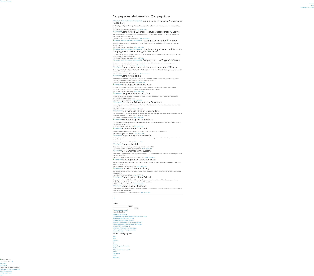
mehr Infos (143, 29)
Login (312, 5)
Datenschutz (3, 265)
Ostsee (115, 251)
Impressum (3, 263)
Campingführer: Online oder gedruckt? (123, 220)
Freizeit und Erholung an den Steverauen (142, 102)
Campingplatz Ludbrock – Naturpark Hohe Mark (145, 31)
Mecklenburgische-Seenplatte (121, 246)
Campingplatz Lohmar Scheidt (136, 177)
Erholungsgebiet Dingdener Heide (139, 159)
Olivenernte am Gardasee (120, 214)
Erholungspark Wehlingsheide (137, 84)
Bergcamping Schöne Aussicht (136, 135)
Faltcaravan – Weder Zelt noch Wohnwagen (124, 228)
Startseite (311, 3)
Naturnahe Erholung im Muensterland (141, 110)
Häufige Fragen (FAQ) (5, 273)
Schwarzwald (116, 253)
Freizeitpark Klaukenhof (155, 40)
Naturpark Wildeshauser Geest (121, 250)
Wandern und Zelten (118, 232)
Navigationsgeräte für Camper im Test (123, 218)
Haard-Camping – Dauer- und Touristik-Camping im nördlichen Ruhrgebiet (147, 50)
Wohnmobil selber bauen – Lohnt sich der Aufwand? (127, 222)
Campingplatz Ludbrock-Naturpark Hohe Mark (145, 67)
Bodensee (115, 240)
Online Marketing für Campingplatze (10, 269)
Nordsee (115, 248)
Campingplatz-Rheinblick (134, 185)
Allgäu (114, 236)
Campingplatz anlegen (6, 271)
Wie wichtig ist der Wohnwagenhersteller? (124, 230)
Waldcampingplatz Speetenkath (137, 119)
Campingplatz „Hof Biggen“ (156, 60)
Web (138, 29)
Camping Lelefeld (130, 144)
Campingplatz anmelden (307, 7)
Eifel (114, 242)
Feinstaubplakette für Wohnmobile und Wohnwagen (127, 224)
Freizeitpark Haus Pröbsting (135, 168)
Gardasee (115, 244)
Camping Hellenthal (131, 75)
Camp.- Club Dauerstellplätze (136, 93)
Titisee (114, 255)
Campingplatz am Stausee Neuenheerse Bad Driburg (148, 21)
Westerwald (116, 257)
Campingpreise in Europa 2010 (121, 226)
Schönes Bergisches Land (134, 128)
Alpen (114, 238)
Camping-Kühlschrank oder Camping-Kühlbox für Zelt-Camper (130, 216)
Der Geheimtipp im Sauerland (137, 150)
